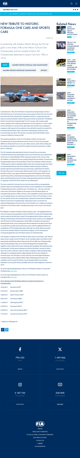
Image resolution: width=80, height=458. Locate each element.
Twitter (6, 329)
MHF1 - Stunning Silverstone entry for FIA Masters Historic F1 (72, 140)
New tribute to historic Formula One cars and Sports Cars (30, 14)
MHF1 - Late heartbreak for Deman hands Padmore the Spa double (72, 64)
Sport (5, 65)
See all (61, 173)
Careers (40, 443)
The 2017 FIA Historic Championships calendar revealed (73, 46)
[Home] (16, 3)
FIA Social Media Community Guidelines (40, 434)
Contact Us (40, 440)
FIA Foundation (40, 446)
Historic (44, 70)
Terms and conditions (40, 432)
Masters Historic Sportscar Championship (19, 70)
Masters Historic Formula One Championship (29, 65)
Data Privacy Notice (40, 437)
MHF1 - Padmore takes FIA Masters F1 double (71, 96)
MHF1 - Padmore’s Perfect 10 (71, 81)
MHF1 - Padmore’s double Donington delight (71, 158)
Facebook (2, 329)
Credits (40, 429)
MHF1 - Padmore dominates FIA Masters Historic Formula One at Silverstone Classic (72, 117)
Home (5, 14)
